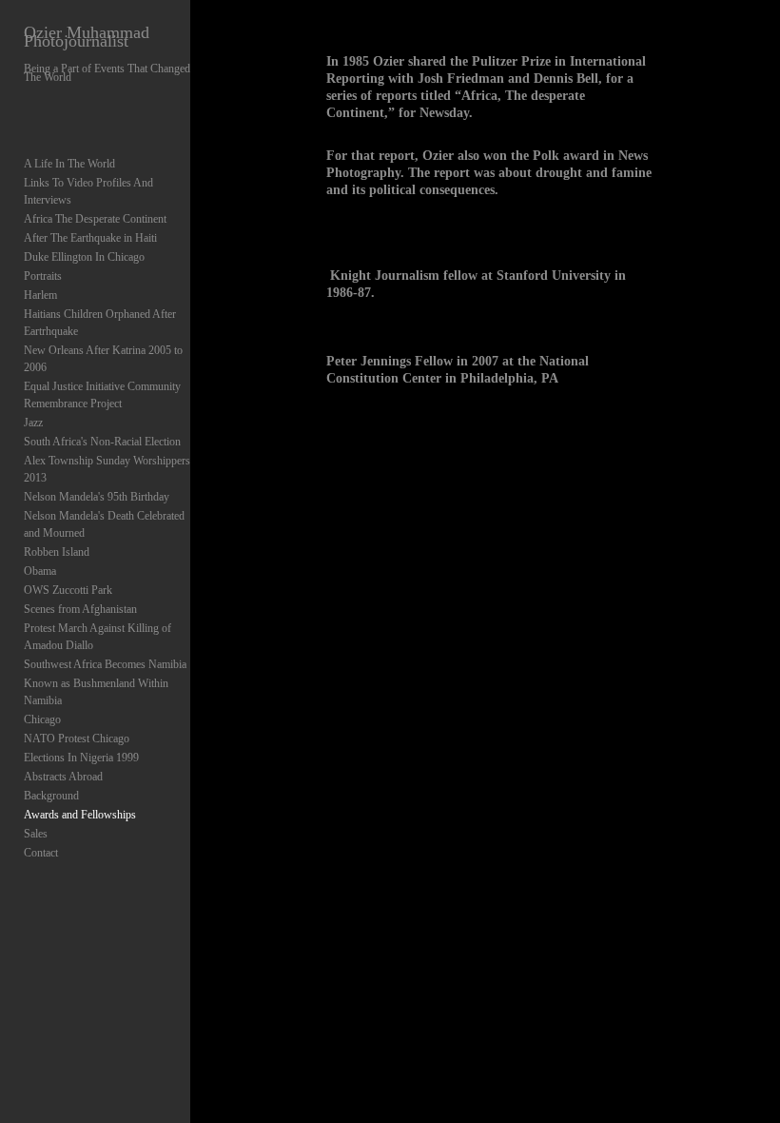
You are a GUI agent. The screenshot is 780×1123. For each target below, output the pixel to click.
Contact (41, 852)
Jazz (33, 422)
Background (51, 795)
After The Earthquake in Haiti (90, 238)
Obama (40, 571)
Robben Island (56, 552)
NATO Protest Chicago (76, 738)
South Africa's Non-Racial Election (102, 441)
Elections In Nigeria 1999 (81, 757)
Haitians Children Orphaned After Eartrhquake (100, 322)
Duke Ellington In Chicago (84, 257)
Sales (36, 833)
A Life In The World (69, 163)
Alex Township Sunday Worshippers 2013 (107, 469)
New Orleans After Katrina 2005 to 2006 (103, 359)
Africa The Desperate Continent (95, 219)
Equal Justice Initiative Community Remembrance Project (102, 395)
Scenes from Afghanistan (80, 609)
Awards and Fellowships (80, 814)
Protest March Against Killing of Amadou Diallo (97, 636)
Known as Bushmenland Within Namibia (96, 692)
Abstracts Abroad (63, 776)
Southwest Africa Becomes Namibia (105, 664)
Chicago (42, 719)
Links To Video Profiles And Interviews (88, 191)
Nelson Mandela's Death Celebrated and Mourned (104, 524)
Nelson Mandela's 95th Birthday (96, 496)
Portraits (43, 276)
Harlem (40, 295)
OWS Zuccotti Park (68, 590)
